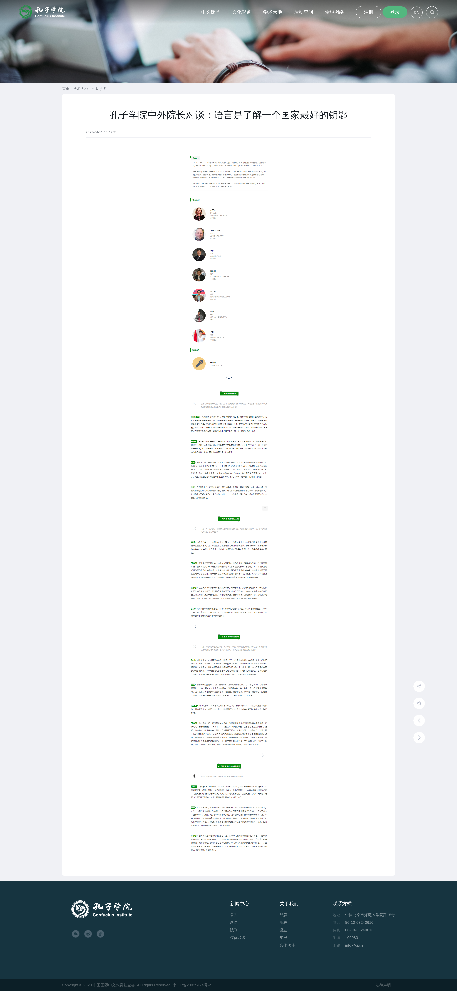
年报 (283, 938)
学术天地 (272, 11)
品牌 (283, 915)
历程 (283, 922)
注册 (368, 12)
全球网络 (334, 11)
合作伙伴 (287, 945)
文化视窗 (241, 11)
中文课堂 (210, 11)
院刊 (234, 930)
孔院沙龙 (99, 88)
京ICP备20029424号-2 (192, 985)
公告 (234, 915)
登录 (395, 12)
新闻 (234, 922)
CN (416, 12)
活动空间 (303, 11)
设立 (283, 930)
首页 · (67, 88)
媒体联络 (237, 938)
